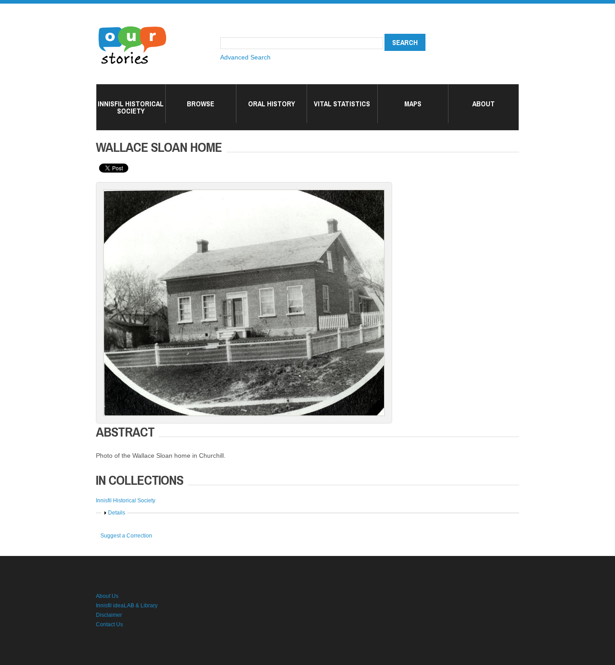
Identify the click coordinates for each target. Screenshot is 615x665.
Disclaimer (109, 615)
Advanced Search (245, 57)
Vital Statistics (342, 104)
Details (116, 513)
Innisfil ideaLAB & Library (127, 605)
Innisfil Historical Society (130, 107)
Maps (412, 104)
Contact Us (109, 624)
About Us (107, 596)
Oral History (271, 104)
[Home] (132, 27)
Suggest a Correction (126, 536)
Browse (200, 104)
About (483, 104)
